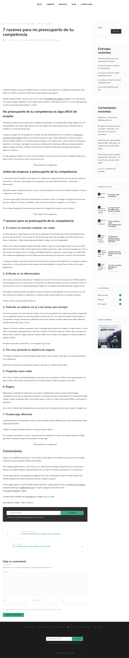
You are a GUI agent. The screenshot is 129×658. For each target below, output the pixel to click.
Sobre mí (50, 4)
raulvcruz (15, 24)
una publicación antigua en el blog (57, 99)
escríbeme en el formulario (75, 485)
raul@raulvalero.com (27, 488)
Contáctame (86, 4)
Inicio (39, 4)
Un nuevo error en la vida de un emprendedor (108, 131)
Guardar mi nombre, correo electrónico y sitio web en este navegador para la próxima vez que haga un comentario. (33, 609)
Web (62, 600)
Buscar (100, 28)
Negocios (49, 24)
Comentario (6, 571)
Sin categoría (102, 304)
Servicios (63, 4)
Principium (101, 117)
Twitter (23, 491)
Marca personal (103, 295)
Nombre (5, 600)
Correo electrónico (37, 600)
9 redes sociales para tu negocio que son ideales (40, 533)
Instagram (16, 491)
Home (5, 40)
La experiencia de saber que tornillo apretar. (109, 145)
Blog (74, 4)
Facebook (8, 491)
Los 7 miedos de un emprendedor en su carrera (31, 545)
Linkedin (30, 497)
